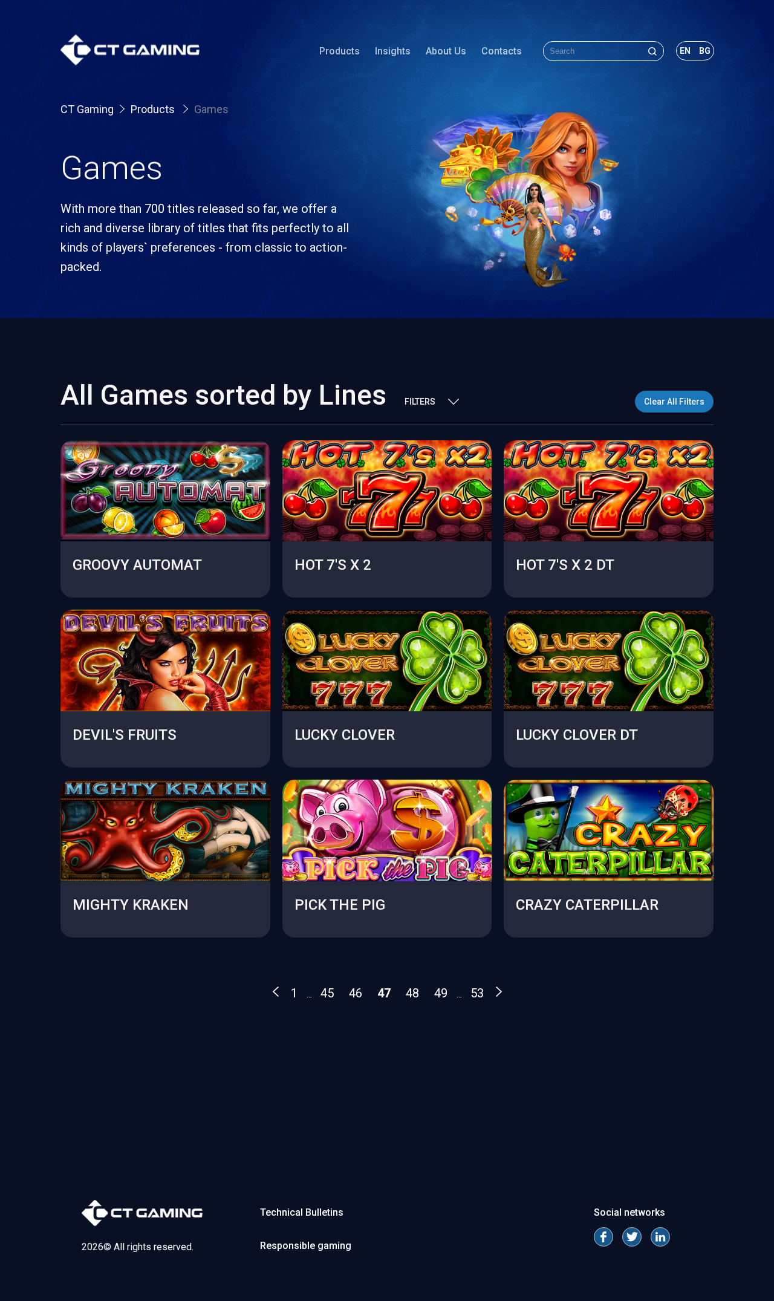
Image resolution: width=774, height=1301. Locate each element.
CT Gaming (87, 109)
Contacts (501, 51)
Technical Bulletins (301, 1212)
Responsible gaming (305, 1245)
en (685, 51)
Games (211, 109)
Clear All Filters (674, 401)
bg (705, 51)
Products (339, 51)
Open (165, 564)
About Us (446, 51)
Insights (393, 51)
